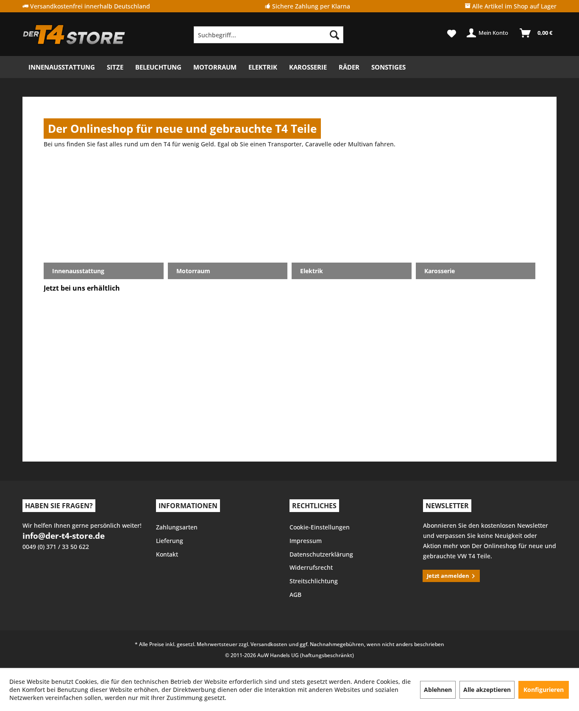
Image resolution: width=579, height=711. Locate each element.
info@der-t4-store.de (63, 535)
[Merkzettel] (451, 32)
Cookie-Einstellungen (320, 527)
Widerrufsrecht (311, 567)
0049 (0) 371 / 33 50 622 (55, 547)
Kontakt (167, 554)
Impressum (306, 541)
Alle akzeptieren (487, 690)
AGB (295, 595)
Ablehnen (438, 690)
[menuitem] (268, 34)
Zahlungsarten (177, 527)
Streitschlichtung (314, 581)
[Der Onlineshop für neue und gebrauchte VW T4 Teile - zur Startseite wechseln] (74, 34)
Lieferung (169, 541)
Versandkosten (269, 644)
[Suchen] (334, 34)
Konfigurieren (543, 690)
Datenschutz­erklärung (321, 554)
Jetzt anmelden (448, 575)
